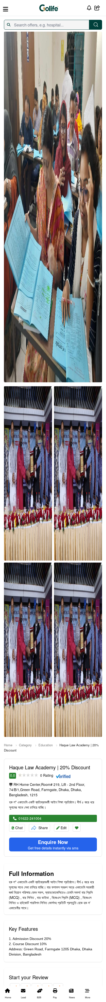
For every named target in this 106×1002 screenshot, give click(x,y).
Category (25, 745)
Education (45, 745)
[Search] (95, 25)
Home (8, 745)
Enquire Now (53, 842)
